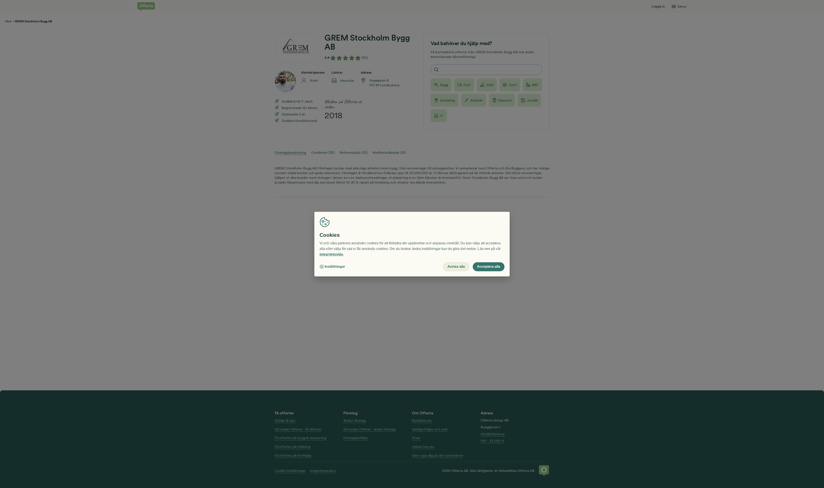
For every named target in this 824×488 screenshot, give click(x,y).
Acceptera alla (488, 266)
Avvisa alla (456, 266)
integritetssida (331, 254)
